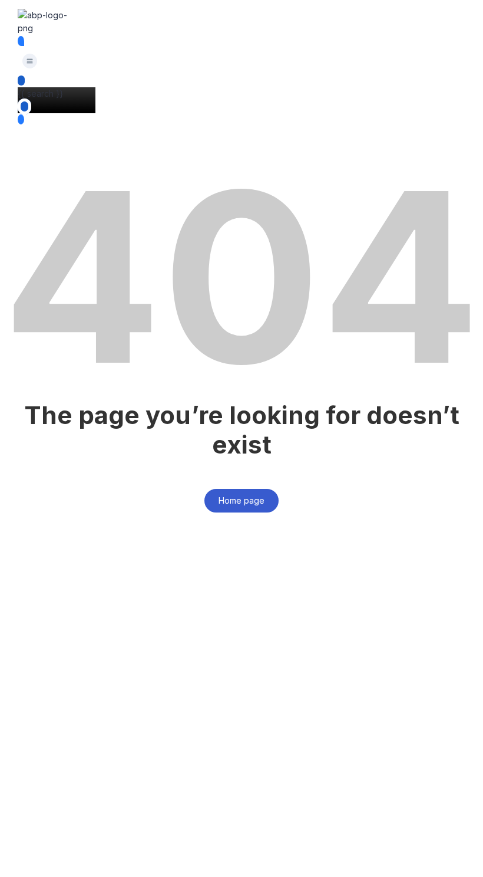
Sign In (97, 857)
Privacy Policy (266, 740)
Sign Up (67, 857)
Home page (241, 500)
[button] (29, 61)
